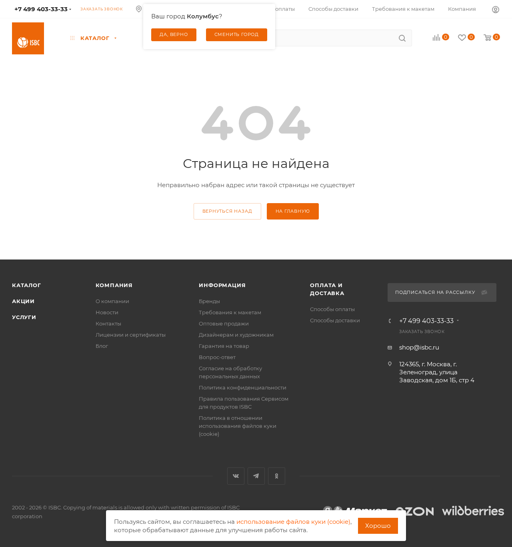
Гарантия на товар (224, 346)
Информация (222, 285)
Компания (114, 285)
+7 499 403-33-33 (426, 321)
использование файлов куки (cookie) (293, 521)
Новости (107, 312)
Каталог (26, 285)
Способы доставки (335, 320)
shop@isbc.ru (419, 347)
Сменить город (236, 34)
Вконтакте (235, 476)
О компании (112, 301)
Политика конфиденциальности (242, 387)
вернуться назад (227, 211)
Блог (102, 346)
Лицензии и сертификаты (131, 334)
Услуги (24, 317)
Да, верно (174, 34)
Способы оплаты (332, 309)
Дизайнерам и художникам (236, 334)
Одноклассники (276, 476)
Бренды (209, 301)
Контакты (108, 323)
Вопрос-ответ (217, 357)
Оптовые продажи (224, 323)
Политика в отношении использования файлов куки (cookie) (237, 426)
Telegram (256, 476)
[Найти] (402, 38)
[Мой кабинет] (495, 9)
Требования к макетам (230, 312)
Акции (23, 301)
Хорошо (378, 525)
